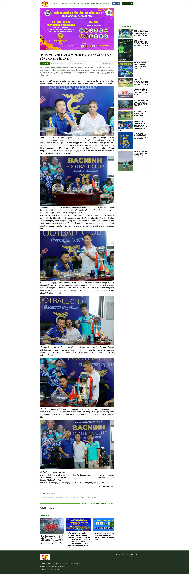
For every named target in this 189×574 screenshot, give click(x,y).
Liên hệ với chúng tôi (126, 555)
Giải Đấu (64, 4)
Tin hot (56, 4)
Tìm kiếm (128, 4)
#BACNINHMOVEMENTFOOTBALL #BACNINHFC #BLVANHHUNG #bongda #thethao (68, 497)
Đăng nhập (96, 4)
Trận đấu (74, 4)
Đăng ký (106, 4)
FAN (117, 4)
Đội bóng (84, 4)
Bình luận (108, 64)
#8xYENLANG (56, 494)
